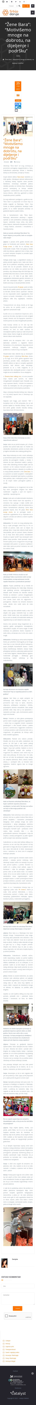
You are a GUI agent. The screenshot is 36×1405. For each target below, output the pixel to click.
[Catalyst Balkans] (12, 1)
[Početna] (10, 12)
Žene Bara (25, 356)
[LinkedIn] (19, 107)
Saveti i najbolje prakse (12, 1352)
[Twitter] (16, 107)
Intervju (18, 162)
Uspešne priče (10, 1346)
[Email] (16, 110)
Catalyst (8, 1341)
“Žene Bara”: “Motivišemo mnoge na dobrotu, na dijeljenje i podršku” (13, 149)
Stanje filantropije (11, 1358)
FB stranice (22, 889)
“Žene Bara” (20, 177)
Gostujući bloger (10, 1361)
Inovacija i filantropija (12, 1355)
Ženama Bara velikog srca (12, 376)
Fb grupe (20, 287)
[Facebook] (16, 104)
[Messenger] (19, 104)
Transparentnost (11, 1349)
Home (18, 56)
